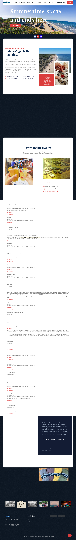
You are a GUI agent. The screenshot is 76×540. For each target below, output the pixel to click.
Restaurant (22, 2)
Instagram (61, 516)
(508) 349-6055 (61, 2)
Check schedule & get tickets (52, 191)
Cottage (29, 521)
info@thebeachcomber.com (17, 522)
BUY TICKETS (9, 212)
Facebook (53, 516)
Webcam (28, 2)
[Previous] (12, 202)
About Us (51, 2)
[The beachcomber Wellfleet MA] (6, 2)
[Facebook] (35, 36)
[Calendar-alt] (41, 36)
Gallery (40, 2)
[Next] (63, 202)
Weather (34, 2)
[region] (38, 17)
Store (69, 2)
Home (16, 2)
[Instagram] (38, 36)
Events (45, 2)
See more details (10, 214)
